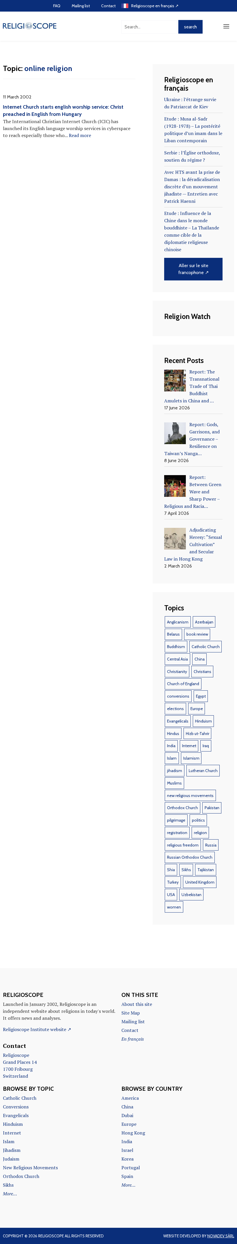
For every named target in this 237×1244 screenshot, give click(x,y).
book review (197, 634)
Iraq (206, 745)
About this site (136, 1004)
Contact (108, 5)
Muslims (174, 783)
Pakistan (212, 807)
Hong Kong (133, 1133)
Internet (189, 745)
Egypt (201, 696)
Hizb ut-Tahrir (197, 733)
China (200, 659)
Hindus (173, 733)
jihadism (174, 770)
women (174, 907)
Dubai (127, 1115)
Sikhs (186, 869)
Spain (127, 1176)
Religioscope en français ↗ (155, 5)
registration (177, 832)
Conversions (16, 1106)
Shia (171, 869)
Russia (210, 845)
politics (198, 820)
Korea (127, 1159)
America (130, 1098)
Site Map (130, 1013)
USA (171, 894)
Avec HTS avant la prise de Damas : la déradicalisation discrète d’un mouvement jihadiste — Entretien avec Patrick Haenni (192, 186)
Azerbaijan (204, 622)
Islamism (191, 758)
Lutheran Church (203, 770)
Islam (172, 758)
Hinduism (203, 721)
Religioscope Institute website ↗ (37, 1029)
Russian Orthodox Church (189, 857)
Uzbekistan (191, 894)
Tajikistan (205, 869)
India (171, 745)
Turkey (173, 882)
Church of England (183, 683)
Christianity (177, 671)
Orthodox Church (182, 807)
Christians (202, 671)
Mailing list (81, 5)
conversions (178, 696)
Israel (127, 1150)
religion (200, 832)
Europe (196, 708)
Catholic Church (206, 646)
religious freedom (183, 845)
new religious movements (190, 795)
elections (175, 708)
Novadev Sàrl (220, 1236)
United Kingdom (199, 882)
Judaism (11, 1159)
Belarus (173, 634)
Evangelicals (177, 721)
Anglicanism (177, 622)
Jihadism (12, 1150)
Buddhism (176, 646)
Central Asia (177, 659)
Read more (80, 135)
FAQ (56, 5)
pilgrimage (176, 820)
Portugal (130, 1167)
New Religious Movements (30, 1167)
